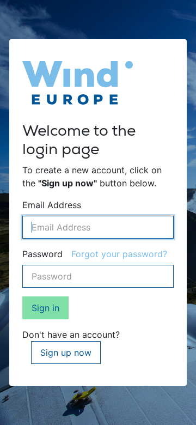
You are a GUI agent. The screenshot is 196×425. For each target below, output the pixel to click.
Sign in (45, 307)
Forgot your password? (119, 253)
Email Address (51, 204)
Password (42, 253)
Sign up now (65, 352)
